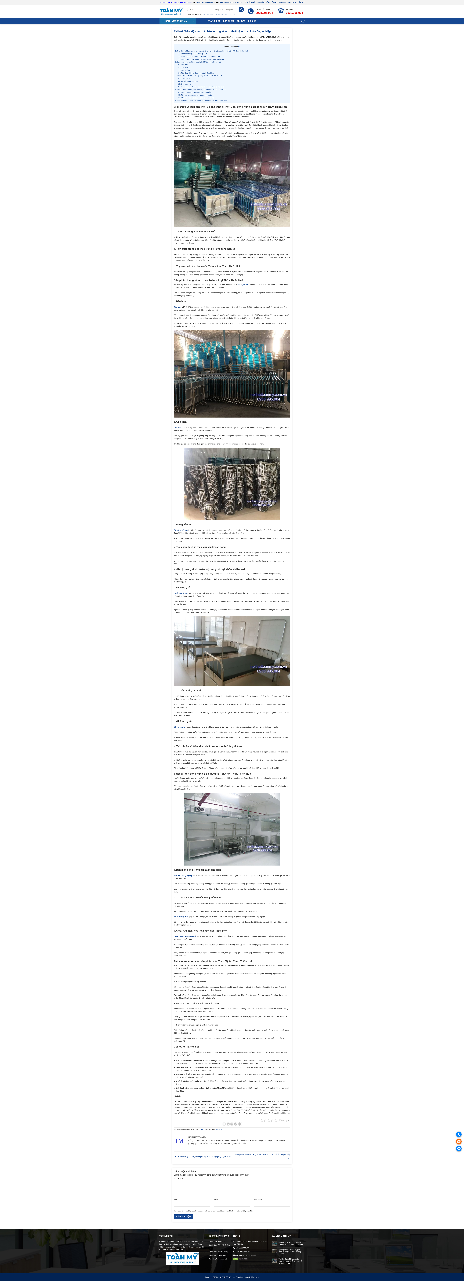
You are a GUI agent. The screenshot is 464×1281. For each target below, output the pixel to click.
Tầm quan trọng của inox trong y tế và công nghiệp (199, 56)
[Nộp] (241, 9)
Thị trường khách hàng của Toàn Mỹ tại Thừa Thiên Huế (201, 59)
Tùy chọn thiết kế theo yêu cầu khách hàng (196, 73)
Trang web (258, 1200)
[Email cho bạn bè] (232, 1124)
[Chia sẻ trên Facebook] (224, 1124)
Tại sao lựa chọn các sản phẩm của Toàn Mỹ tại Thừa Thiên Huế (201, 100)
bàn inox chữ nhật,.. (228, 14)
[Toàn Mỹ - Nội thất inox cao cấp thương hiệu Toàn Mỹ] (172, 11)
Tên (176, 1200)
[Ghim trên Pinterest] (236, 1124)
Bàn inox (183, 65)
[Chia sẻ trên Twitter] (228, 1124)
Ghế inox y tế (184, 84)
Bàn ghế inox (184, 70)
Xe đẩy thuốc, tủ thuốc (188, 81)
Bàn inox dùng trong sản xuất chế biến (194, 92)
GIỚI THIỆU (228, 21)
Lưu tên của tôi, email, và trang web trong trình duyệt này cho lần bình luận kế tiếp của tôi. (215, 1211)
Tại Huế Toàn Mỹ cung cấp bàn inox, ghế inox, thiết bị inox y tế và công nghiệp (290, 1261)
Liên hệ (252, 21)
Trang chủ (214, 21)
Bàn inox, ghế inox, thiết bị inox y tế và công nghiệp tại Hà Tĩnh (205, 1157)
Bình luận (178, 1179)
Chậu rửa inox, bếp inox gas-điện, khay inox (196, 98)
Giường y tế (184, 78)
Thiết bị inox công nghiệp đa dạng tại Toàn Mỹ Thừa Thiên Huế (200, 89)
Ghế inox (183, 67)
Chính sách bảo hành (217, 1241)
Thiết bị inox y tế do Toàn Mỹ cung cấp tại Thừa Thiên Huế (198, 76)
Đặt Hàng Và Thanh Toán (218, 1259)
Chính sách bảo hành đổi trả (230, 2)
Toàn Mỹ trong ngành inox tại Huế (192, 54)
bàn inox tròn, (208, 14)
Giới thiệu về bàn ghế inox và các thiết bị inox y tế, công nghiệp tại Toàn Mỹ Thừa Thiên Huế (211, 51)
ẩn (238, 46)
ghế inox (217, 14)
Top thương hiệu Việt (204, 2)
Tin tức (241, 21)
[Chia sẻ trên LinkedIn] (240, 1124)
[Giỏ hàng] (302, 21)
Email (216, 1200)
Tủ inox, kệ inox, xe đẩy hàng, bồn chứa (195, 95)
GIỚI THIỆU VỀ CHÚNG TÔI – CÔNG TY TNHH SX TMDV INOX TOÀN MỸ (275, 2)
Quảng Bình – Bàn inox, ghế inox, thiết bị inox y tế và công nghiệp (290, 1252)
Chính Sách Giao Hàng (217, 1255)
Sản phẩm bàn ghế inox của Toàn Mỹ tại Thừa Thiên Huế (198, 62)
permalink (219, 1129)
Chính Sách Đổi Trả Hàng (218, 1251)
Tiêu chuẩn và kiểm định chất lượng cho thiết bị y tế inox (201, 87)
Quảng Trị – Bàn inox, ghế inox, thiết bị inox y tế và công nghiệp (291, 1243)
